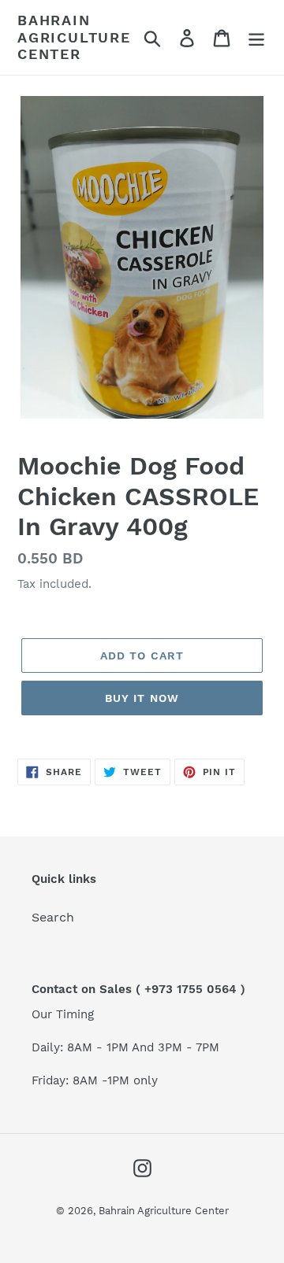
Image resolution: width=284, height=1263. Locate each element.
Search (53, 917)
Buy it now (142, 698)
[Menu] (256, 37)
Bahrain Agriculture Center (74, 37)
